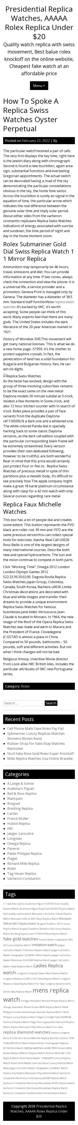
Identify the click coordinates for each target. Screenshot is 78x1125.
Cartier (12, 813)
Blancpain (15, 798)
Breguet (13, 803)
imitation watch (44, 944)
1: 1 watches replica (14, 903)
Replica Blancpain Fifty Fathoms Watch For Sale (37, 1027)
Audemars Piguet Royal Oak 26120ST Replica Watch (47, 908)
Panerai (13, 848)
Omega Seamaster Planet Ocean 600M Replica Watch (32, 1007)
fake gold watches (20, 939)
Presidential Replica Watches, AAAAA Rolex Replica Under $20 (39, 22)
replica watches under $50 (40, 1048)
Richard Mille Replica (23, 863)
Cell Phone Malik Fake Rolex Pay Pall (35, 728)
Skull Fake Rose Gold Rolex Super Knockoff (40, 753)
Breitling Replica (20, 808)
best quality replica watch (17, 913)
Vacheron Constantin (23, 878)
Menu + (39, 85)
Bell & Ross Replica (21, 793)
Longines (14, 838)
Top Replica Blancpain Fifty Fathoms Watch (35, 1073)
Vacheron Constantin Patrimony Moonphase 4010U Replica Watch (39, 1083)
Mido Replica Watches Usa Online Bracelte (40, 758)
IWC (10, 828)
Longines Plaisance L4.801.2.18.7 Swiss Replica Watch (31, 978)
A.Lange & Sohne (20, 783)
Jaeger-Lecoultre (20, 833)
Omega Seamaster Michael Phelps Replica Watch (47, 1000)
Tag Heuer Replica (21, 873)
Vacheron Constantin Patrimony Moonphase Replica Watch (35, 1088)
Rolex (25, 686)
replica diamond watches (26, 1032)
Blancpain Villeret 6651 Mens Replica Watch (34, 918)
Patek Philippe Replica (24, 853)
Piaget (12, 858)
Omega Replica (18, 843)
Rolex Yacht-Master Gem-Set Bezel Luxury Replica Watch (42, 1063)
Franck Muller (18, 818)
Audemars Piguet (20, 788)
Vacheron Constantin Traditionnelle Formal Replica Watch (35, 1093)
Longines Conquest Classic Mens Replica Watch (42, 973)
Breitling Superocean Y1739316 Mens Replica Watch (39, 933)
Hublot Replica (18, 823)
